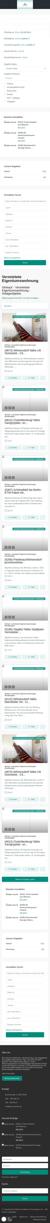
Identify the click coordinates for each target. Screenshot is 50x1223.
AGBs (14, 1217)
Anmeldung (25, 1172)
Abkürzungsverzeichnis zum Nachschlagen (20, 298)
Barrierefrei (11, 91)
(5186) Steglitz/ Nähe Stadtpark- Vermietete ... (24, 631)
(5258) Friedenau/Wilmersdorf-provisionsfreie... (23, 561)
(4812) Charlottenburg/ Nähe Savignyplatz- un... (22, 421)
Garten (10, 94)
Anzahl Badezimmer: (13, 57)
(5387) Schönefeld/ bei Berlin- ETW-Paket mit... (23, 491)
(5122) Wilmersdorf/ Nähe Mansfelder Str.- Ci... (20, 700)
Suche (25, 1035)
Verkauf (7, 345)
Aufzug (10, 83)
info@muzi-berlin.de (13, 1106)
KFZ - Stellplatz (13, 98)
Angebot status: (10, 64)
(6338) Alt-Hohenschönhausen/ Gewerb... (28, 907)
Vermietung (10, 949)
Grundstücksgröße (12, 45)
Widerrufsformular (39, 1220)
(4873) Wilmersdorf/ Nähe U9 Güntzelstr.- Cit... (23, 352)
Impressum (23, 1217)
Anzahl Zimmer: (10, 51)
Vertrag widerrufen (11, 1078)
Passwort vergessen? (10, 1177)
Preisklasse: (9, 32)
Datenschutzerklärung (38, 1217)
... (15, 367)
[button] (7, 1219)
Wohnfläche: (9, 38)
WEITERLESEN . (9, 1074)
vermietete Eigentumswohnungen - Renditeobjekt (21, 346)
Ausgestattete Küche (15, 87)
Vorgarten (11, 101)
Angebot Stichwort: (12, 74)
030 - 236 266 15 (12, 1099)
